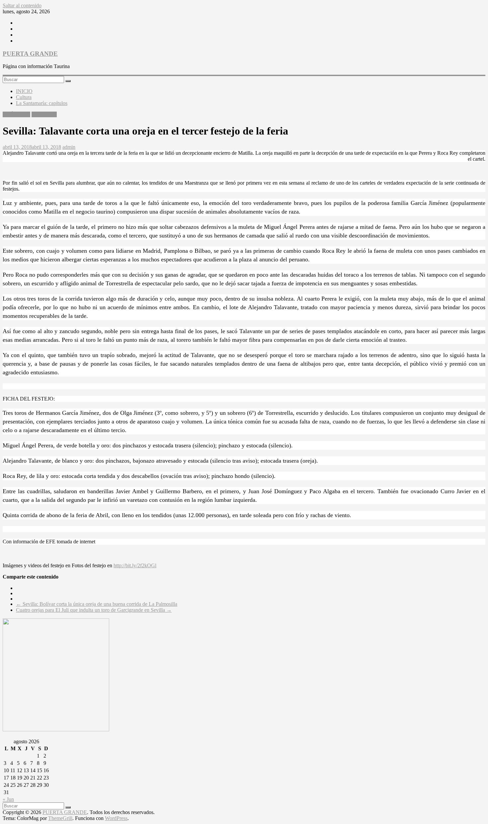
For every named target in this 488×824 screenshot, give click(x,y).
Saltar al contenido (22, 5)
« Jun (8, 799)
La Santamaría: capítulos (41, 103)
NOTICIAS (44, 114)
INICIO (24, 91)
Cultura (24, 97)
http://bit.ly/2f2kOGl (135, 565)
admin (68, 147)
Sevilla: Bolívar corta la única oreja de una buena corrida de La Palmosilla (96, 604)
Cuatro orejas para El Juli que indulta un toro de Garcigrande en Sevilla (94, 610)
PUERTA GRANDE (30, 53)
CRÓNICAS (16, 114)
